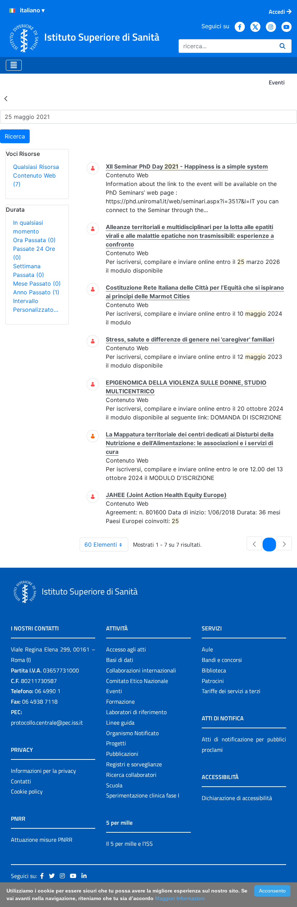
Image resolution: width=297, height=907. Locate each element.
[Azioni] (12, 10)
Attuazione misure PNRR (41, 839)
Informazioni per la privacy (43, 770)
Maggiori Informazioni (180, 898)
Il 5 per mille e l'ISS (129, 843)
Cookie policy (27, 791)
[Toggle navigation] (14, 65)
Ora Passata (34, 240)
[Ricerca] (282, 46)
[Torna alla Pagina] (6, 98)
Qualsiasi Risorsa (36, 166)
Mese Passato (37, 283)
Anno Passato (36, 292)
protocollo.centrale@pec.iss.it (47, 722)
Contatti (21, 781)
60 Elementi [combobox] (100, 544)
